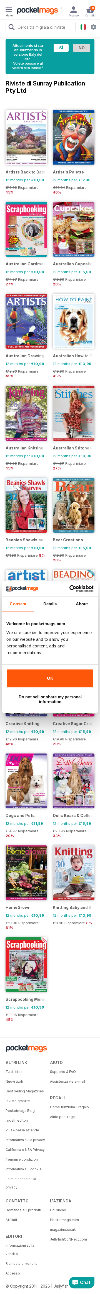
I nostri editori (17, 1120)
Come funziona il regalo (69, 1107)
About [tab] (82, 603)
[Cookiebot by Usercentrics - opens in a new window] (71, 588)
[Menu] (9, 10)
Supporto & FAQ (63, 1072)
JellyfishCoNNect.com (68, 1239)
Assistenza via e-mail (67, 1081)
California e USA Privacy (25, 1150)
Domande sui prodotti (23, 1210)
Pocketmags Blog (20, 1111)
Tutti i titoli (14, 1072)
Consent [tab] (18, 603)
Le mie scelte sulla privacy (21, 1183)
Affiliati (11, 1220)
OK (50, 678)
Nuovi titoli (14, 1081)
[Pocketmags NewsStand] (36, 11)
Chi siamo (58, 1210)
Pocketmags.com (64, 1220)
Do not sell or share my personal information (50, 699)
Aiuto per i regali (63, 1117)
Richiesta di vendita (22, 1263)
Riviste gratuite (18, 1101)
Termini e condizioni (22, 1159)
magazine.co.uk (63, 1229)
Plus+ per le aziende (22, 1130)
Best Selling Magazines (25, 1091)
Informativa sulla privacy (25, 1140)
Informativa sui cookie (24, 1169)
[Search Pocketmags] (11, 27)
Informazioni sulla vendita (20, 1249)
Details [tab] (50, 603)
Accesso (13, 1273)
